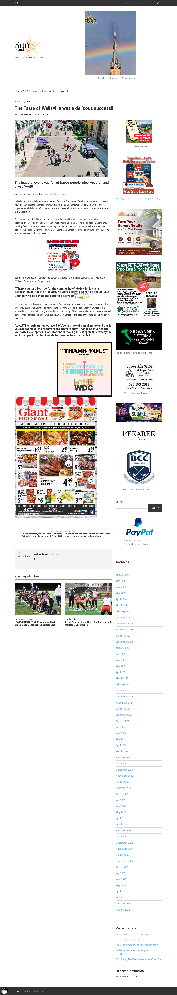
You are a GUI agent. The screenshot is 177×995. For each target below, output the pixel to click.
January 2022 (123, 909)
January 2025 (123, 690)
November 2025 (124, 629)
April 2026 (121, 599)
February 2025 (123, 684)
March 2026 (122, 605)
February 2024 (123, 757)
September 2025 (124, 641)
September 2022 (124, 860)
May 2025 (121, 666)
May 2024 (121, 739)
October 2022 (123, 854)
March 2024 (122, 751)
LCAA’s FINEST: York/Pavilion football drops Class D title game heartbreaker (35, 623)
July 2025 (120, 653)
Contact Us (147, 3)
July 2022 (120, 873)
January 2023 (123, 836)
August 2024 (122, 720)
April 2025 (121, 672)
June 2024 (121, 733)
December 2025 (124, 623)
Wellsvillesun (25, 114)
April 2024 (121, 745)
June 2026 (121, 587)
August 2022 (122, 867)
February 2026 (123, 611)
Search (119, 501)
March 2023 (122, 824)
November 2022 (124, 848)
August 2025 (122, 647)
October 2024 (123, 708)
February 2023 (123, 830)
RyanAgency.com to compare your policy (138, 198)
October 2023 (123, 781)
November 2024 (124, 702)
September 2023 (124, 787)
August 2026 (122, 574)
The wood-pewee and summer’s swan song (137, 944)
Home (128, 3)
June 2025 (121, 660)
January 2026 (123, 617)
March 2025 (122, 678)
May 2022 (121, 885)
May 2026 (121, 593)
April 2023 (121, 818)
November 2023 (124, 775)
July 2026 (120, 580)
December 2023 (124, 769)
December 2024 (124, 696)
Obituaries (136, 3)
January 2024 (123, 763)
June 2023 (121, 806)
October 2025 (123, 635)
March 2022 (122, 897)
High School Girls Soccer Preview (132, 934)
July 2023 (120, 800)
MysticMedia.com (35, 991)
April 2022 (121, 891)
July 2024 (120, 727)
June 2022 (121, 879)
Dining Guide (157, 3)
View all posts (54, 554)
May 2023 (121, 812)
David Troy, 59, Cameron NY (129, 939)
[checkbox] (4, 990)
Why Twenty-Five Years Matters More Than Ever (139, 959)
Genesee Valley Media (55, 193)
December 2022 (124, 842)
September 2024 (124, 714)
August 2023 (122, 794)
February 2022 (123, 903)
